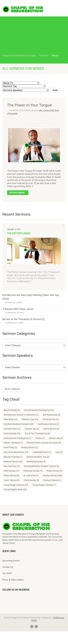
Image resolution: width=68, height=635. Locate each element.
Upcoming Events (11, 560)
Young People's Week (15, 489)
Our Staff (7, 573)
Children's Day (30, 419)
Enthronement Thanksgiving (17, 438)
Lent (59, 452)
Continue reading (17, 193)
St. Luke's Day (31, 475)
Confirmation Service (48, 424)
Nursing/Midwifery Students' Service (41, 466)
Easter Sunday (12, 433)
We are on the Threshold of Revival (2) (23, 319)
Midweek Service (13, 462)
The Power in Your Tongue (29, 105)
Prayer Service (11, 475)
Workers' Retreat (52, 480)
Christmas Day (51, 419)
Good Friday (10, 447)
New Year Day (12, 466)
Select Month (12, 389)
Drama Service (51, 429)
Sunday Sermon (52, 475)
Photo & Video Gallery (13, 580)
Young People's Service (16, 485)
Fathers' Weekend (13, 443)
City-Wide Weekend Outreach (18, 424)
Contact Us (7, 567)
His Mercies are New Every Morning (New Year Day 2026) (30, 297)
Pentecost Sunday (33, 471)
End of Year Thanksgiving (37, 433)
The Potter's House (18, 233)
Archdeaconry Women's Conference (21, 415)
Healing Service (29, 447)
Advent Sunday (12, 410)
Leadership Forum (42, 452)
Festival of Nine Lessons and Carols (44, 443)
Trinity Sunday (31, 480)
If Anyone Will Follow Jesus (17, 309)
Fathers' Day (56, 438)
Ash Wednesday (51, 415)
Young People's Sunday (44, 485)
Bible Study (10, 419)
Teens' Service (11, 480)
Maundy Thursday (13, 457)
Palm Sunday (11, 471)
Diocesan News (12, 429)
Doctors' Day (32, 429)
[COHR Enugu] (22, 9)
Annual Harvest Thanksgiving (39, 410)
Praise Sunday (54, 471)
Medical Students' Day (38, 457)
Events (40, 438)
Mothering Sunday (36, 462)
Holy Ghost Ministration (16, 452)
